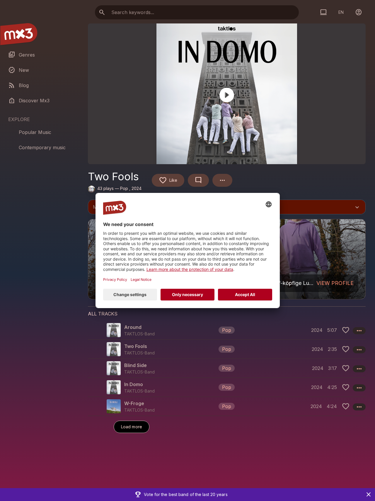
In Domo (133, 384)
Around (133, 327)
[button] (227, 330)
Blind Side (135, 365)
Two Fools (135, 346)
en (341, 12)
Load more (131, 426)
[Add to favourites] (345, 330)
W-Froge (134, 403)
